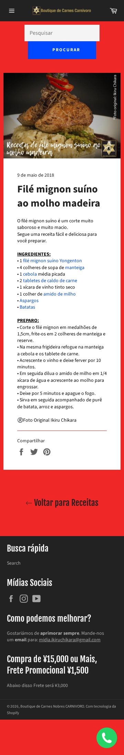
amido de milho (59, 294)
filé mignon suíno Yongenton (52, 260)
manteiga (74, 267)
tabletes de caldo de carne (50, 280)
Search (14, 563)
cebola (30, 274)
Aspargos (29, 300)
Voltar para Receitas (65, 503)
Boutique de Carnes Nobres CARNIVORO (52, 706)
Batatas (27, 307)
